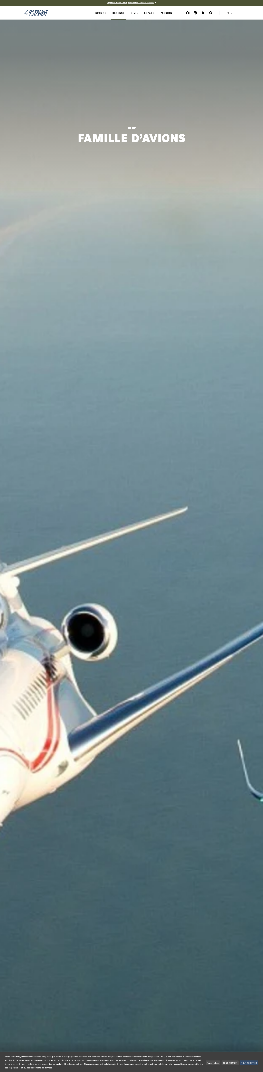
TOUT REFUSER (230, 1063)
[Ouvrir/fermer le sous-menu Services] (195, 12)
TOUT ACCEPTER (249, 1063)
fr (228, 12)
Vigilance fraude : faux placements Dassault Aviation (130, 2)
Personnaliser (213, 1063)
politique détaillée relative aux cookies (167, 1064)
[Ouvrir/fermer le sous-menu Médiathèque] (187, 12)
